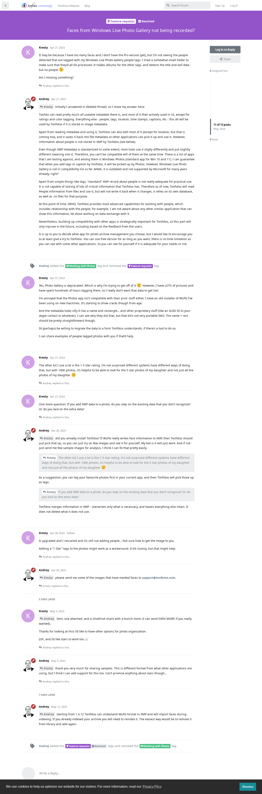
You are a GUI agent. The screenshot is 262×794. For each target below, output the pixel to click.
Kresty (48, 107)
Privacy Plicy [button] (152, 786)
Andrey (49, 619)
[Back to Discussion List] (5, 5)
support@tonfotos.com (158, 578)
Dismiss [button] (247, 786)
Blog (87, 6)
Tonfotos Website (68, 6)
